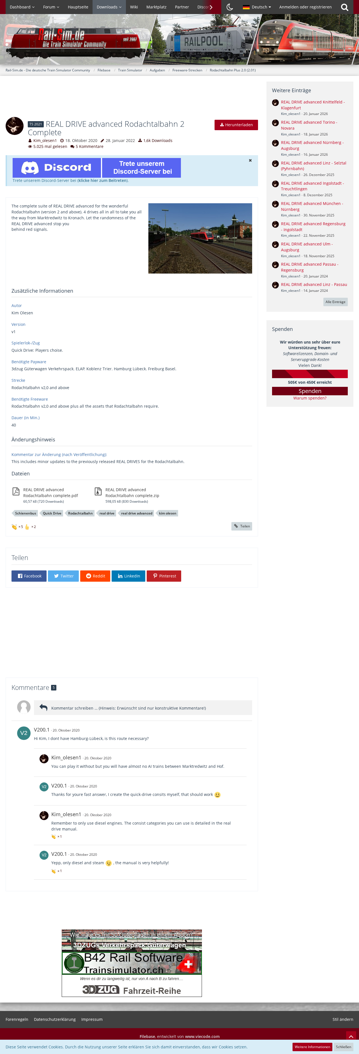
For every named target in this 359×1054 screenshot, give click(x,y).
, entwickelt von (180, 1036)
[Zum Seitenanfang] (351, 1036)
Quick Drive (52, 513)
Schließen (343, 1046)
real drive (107, 513)
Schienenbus (25, 513)
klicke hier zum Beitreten (102, 180)
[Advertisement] (132, 100)
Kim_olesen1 (45, 140)
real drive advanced (136, 513)
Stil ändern (343, 1019)
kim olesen (167, 513)
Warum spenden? (309, 398)
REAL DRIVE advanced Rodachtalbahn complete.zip (132, 492)
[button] (257, 7)
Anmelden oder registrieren (305, 7)
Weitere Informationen (312, 1046)
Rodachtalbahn (80, 513)
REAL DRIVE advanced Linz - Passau (314, 284)
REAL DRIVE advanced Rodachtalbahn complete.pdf (50, 492)
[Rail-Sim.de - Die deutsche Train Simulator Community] (179, 42)
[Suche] (344, 7)
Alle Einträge (336, 301)
